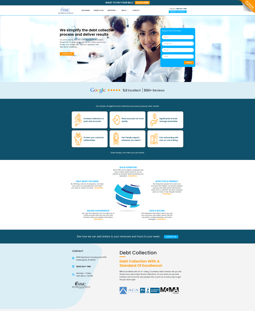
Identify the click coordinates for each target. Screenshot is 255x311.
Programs (86, 10)
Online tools (99, 10)
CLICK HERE (142, 2)
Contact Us (67, 54)
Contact (136, 10)
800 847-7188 (181, 9)
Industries (111, 10)
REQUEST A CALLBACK (177, 12)
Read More (132, 176)
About (123, 10)
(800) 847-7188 (83, 266)
